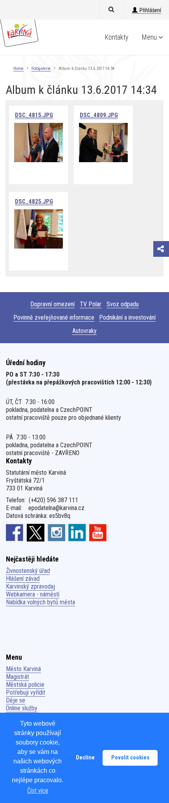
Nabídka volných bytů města (40, 602)
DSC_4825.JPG (34, 201)
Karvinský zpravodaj (30, 586)
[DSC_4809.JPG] (103, 142)
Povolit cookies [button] (130, 757)
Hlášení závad (23, 578)
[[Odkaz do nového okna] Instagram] (56, 532)
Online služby (21, 708)
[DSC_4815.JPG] (38, 142)
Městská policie (25, 684)
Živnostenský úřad (28, 570)
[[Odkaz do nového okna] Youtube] (98, 532)
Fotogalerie (41, 68)
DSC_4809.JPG (99, 115)
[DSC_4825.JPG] (38, 228)
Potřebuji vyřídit (25, 692)
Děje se (15, 700)
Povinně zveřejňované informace (53, 317)
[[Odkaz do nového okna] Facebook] (15, 532)
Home (18, 68)
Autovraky (84, 331)
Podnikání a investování (127, 317)
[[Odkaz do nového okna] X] (35, 532)
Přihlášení (150, 10)
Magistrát (17, 676)
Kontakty (117, 37)
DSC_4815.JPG (34, 115)
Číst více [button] (37, 790)
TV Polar (90, 304)
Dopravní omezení (52, 304)
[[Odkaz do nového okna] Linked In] (77, 532)
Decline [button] (85, 757)
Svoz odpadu (123, 304)
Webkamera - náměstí (32, 594)
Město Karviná (23, 669)
